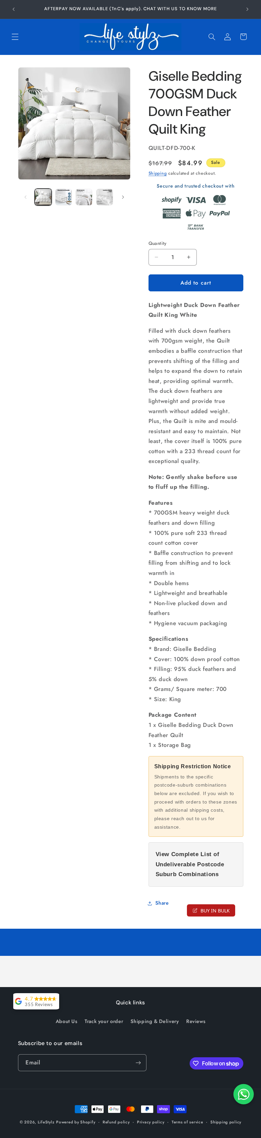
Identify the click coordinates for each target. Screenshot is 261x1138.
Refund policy (116, 1122)
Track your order (104, 1021)
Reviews (195, 1021)
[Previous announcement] (13, 9)
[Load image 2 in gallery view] (63, 197)
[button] (15, 36)
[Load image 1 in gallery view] (43, 197)
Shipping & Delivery (154, 1021)
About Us (66, 1021)
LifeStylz (46, 1122)
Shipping (158, 173)
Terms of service (187, 1122)
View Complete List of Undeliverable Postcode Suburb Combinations (190, 864)
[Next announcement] (247, 9)
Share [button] (162, 903)
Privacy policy (150, 1122)
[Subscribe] (138, 1062)
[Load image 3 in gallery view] (83, 197)
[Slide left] (25, 197)
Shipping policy (225, 1122)
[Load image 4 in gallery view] (104, 197)
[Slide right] (123, 197)
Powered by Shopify (75, 1122)
